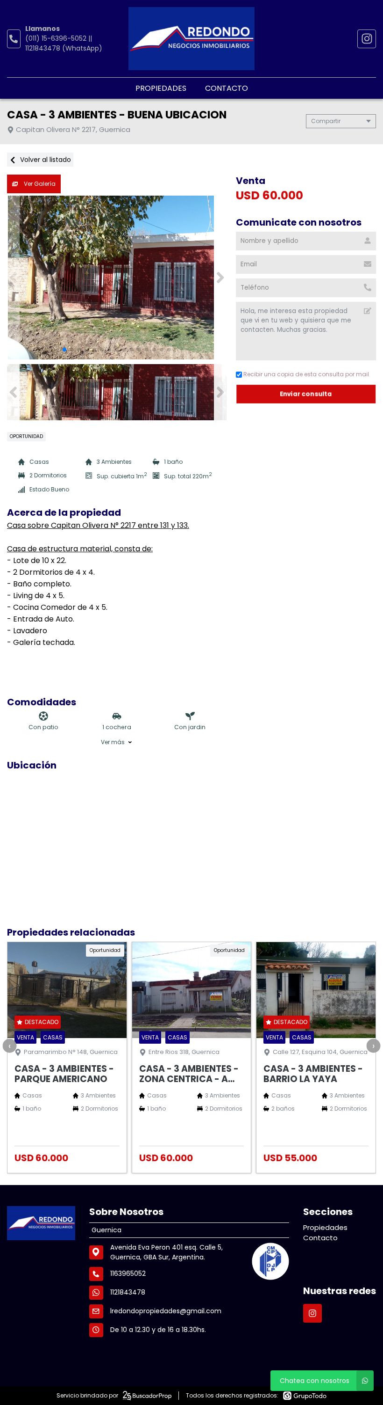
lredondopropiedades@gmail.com (165, 1311)
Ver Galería (39, 184)
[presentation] (9, 1046)
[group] (117, 277)
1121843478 (127, 1292)
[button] (220, 277)
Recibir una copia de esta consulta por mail (306, 374)
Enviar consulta (306, 393)
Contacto (226, 88)
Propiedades (160, 88)
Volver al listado (44, 159)
